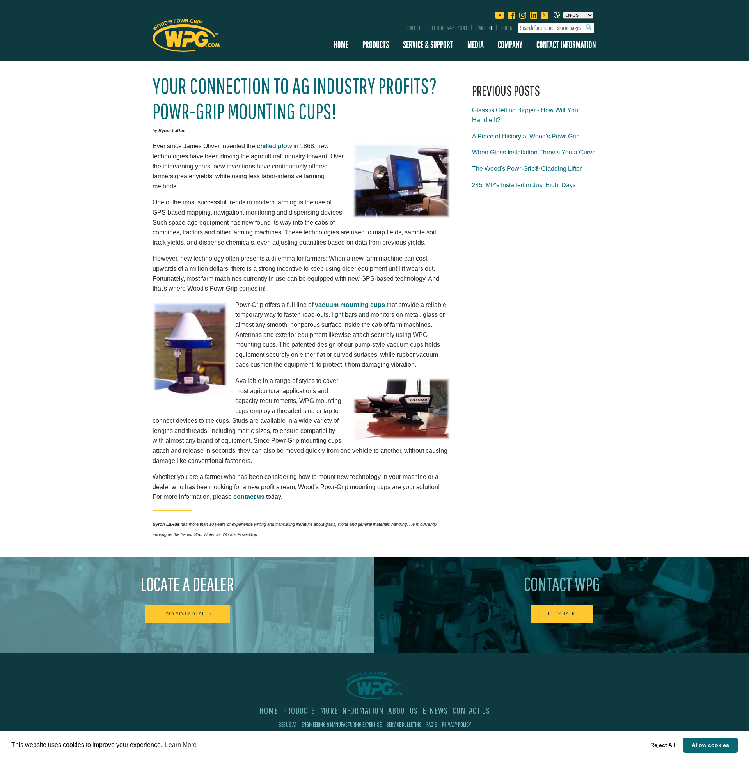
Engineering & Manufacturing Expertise (342, 724)
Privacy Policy (456, 724)
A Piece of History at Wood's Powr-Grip (526, 136)
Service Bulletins (404, 724)
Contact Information (566, 44)
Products (375, 44)
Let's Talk (561, 614)
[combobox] (556, 28)
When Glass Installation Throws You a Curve (534, 152)
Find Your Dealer (187, 614)
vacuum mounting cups (350, 304)
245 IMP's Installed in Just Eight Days (524, 185)
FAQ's (431, 724)
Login (507, 27)
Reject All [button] (662, 745)
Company (510, 44)
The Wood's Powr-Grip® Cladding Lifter (527, 168)
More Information (351, 710)
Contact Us (471, 710)
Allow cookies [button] (710, 745)
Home (341, 44)
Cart (484, 27)
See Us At (288, 724)
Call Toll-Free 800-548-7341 (437, 27)
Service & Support (428, 44)
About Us (403, 710)
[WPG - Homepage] (186, 33)
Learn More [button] (181, 744)
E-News (435, 710)
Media (475, 44)
